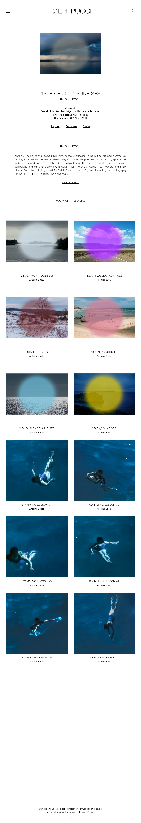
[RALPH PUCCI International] (70, 11)
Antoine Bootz (70, 99)
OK (70, 818)
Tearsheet (71, 126)
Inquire (55, 126)
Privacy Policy (86, 812)
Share (86, 126)
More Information (70, 183)
